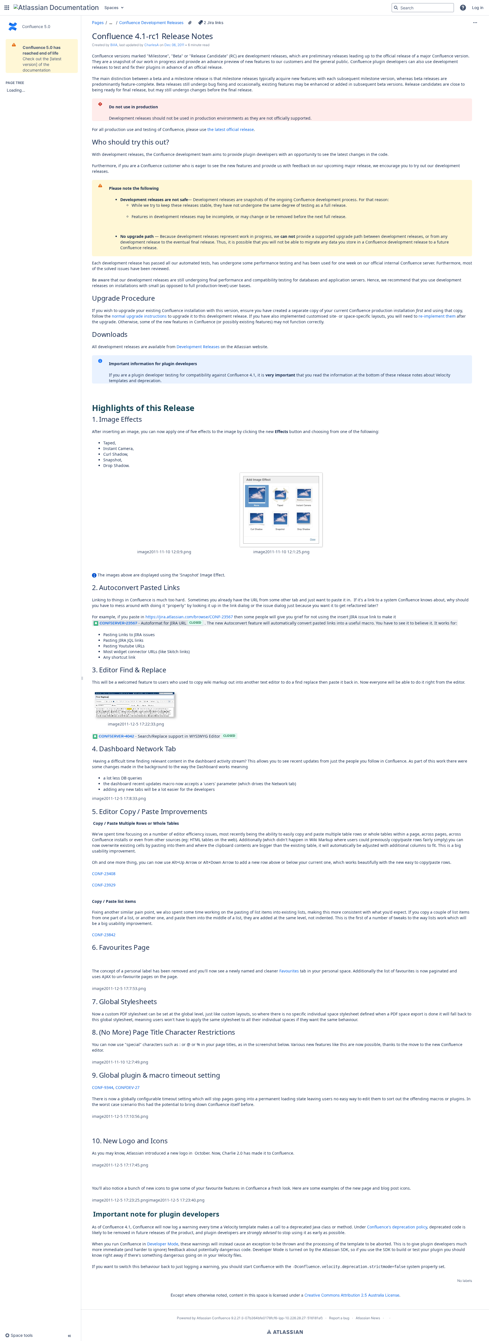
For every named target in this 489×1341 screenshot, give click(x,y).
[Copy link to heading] (170, 142)
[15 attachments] (190, 22)
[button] (7, 7)
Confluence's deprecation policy (397, 1227)
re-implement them (437, 316)
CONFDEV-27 (127, 1087)
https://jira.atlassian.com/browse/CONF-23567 (189, 616)
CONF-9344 (102, 1087)
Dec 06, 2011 (174, 45)
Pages (98, 22)
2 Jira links (213, 22)
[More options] (475, 22)
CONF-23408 (103, 873)
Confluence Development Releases (151, 22)
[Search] (396, 7)
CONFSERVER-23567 (118, 623)
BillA (113, 45)
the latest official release (230, 129)
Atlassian (285, 1331)
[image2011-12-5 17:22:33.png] (135, 706)
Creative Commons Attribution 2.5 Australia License (351, 1295)
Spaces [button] (111, 7)
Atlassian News (368, 1318)
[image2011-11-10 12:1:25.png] (281, 509)
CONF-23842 (103, 934)
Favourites (289, 971)
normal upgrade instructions (139, 316)
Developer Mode (162, 1244)
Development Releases (198, 346)
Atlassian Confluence (213, 1318)
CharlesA (151, 45)
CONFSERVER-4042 (116, 736)
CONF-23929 (103, 885)
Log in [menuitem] (477, 7)
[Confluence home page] (56, 7)
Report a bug (339, 1318)
